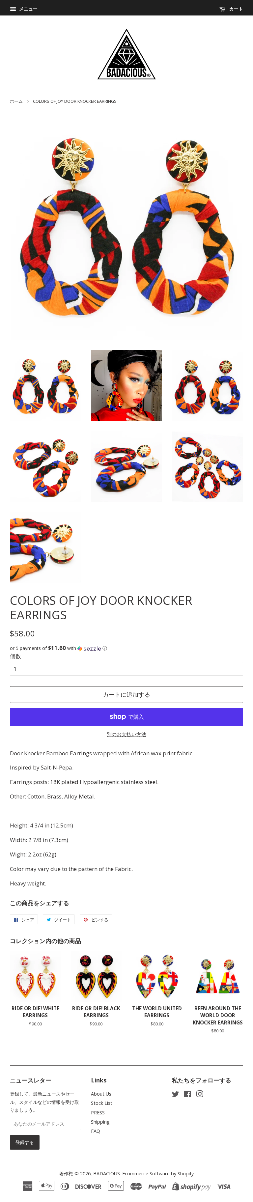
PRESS (98, 1112)
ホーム (16, 101)
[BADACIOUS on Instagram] (199, 1095)
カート (235, 9)
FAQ (95, 1131)
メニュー (28, 9)
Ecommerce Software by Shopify (158, 1173)
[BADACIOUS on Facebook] (187, 1095)
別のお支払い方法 (126, 734)
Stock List (101, 1103)
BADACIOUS (106, 1173)
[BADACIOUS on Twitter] (175, 1095)
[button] (126, 648)
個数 (15, 656)
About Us (101, 1094)
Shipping (100, 1122)
